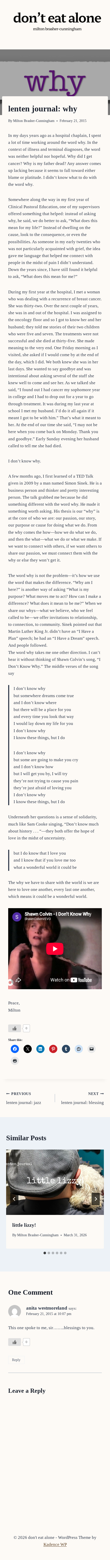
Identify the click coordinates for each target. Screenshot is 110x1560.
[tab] (44, 1253)
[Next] (96, 1199)
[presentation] (55, 1182)
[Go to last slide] (14, 1199)
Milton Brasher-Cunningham (33, 121)
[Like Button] (14, 1028)
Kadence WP (55, 1544)
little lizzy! (24, 1225)
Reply (16, 1360)
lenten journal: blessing (82, 1098)
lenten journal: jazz (23, 1098)
